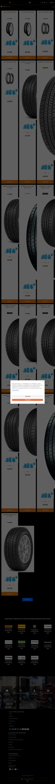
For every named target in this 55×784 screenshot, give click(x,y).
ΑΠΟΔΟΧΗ (28, 400)
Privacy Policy (15, 390)
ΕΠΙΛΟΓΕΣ (27, 396)
